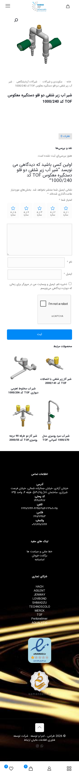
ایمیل (68, 274)
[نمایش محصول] (45, 363)
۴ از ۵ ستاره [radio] (26, 214)
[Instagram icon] (37, 746)
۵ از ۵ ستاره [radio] (13, 214)
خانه (69, 82)
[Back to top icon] (39, 727)
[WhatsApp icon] (41, 746)
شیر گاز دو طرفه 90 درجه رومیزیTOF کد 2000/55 (23, 438)
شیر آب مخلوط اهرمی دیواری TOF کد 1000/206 (23, 390)
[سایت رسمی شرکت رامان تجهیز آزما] (39, 6)
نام (69, 262)
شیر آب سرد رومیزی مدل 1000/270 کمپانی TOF (56, 438)
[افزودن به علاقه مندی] (45, 369)
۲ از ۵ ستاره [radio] (52, 214)
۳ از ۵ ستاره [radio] (39, 214)
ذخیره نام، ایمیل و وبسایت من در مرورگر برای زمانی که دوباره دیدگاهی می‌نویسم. (40, 286)
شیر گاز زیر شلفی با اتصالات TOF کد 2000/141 (55, 381)
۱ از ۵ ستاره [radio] (65, 214)
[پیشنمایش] (12, 375)
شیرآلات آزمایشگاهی (26, 82)
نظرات (65, 136)
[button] (15, 20)
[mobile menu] (7, 6)
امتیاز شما (65, 200)
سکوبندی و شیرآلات (52, 82)
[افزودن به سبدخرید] (45, 357)
